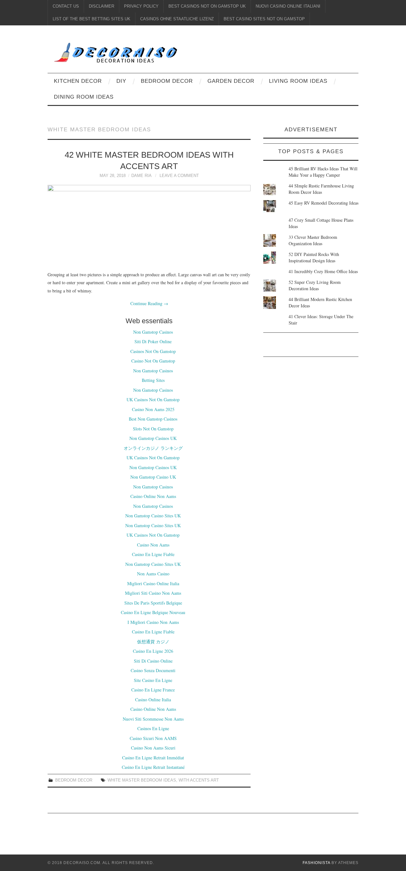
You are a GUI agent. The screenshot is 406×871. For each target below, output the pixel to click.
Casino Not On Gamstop (153, 361)
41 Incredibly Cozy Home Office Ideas (323, 271)
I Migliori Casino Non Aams (153, 622)
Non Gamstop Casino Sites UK (153, 516)
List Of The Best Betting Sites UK (91, 19)
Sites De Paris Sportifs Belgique (153, 603)
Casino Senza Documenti (153, 670)
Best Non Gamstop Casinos (153, 419)
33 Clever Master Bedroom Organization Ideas (313, 240)
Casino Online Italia (153, 700)
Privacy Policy (141, 6)
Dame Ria (141, 176)
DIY (121, 81)
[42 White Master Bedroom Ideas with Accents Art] (149, 224)
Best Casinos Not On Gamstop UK (207, 6)
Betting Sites (153, 380)
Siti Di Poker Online (153, 341)
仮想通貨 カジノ (153, 642)
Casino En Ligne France (153, 690)
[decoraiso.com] (163, 52)
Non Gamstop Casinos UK (153, 438)
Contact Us (66, 6)
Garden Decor (230, 81)
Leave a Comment (179, 176)
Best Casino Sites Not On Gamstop (264, 19)
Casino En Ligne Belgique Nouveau (153, 612)
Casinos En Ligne (153, 728)
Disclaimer (101, 6)
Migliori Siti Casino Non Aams (153, 593)
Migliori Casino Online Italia (153, 583)
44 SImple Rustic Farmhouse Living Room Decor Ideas (321, 189)
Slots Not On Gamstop (153, 429)
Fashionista (316, 863)
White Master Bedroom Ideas (142, 780)
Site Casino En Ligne (153, 680)
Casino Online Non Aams (153, 496)
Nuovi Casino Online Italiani (288, 6)
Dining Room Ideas (84, 97)
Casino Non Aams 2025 (153, 409)
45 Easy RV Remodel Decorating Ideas (323, 203)
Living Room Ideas (298, 81)
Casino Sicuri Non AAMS (153, 738)
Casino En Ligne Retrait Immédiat (153, 758)
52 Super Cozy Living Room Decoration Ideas (315, 285)
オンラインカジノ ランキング (153, 448)
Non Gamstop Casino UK (153, 477)
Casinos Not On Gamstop (153, 351)
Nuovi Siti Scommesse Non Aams (153, 719)
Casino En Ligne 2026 (153, 651)
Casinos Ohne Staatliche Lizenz (177, 19)
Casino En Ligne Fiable (153, 554)
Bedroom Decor (167, 81)
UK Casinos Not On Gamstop (153, 399)
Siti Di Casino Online (153, 661)
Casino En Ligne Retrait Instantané (153, 767)
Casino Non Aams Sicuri (153, 748)
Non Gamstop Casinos (153, 332)
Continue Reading (149, 303)
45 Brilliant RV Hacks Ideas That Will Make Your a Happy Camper (323, 172)
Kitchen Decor (78, 81)
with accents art (199, 780)
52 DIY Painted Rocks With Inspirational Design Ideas (314, 257)
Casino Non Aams (153, 545)
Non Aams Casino (153, 574)
